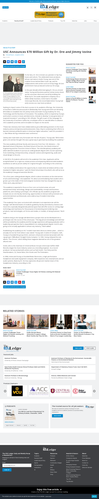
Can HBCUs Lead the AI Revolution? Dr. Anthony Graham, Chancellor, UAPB (31, 412)
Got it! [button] (94, 496)
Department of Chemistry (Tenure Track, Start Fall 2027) (69, 367)
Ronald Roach (10, 55)
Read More (57, 416)
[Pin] (19, 61)
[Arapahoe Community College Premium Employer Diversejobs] (82, 391)
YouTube (32, 425)
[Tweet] (15, 61)
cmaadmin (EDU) (19, 55)
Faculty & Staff (9, 48)
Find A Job (78, 348)
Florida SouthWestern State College (61, 378)
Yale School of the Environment (60, 362)
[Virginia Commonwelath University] (60, 391)
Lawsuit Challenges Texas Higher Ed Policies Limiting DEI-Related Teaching (38, 272)
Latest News (70, 87)
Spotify (25, 425)
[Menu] (95, 7)
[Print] (4, 61)
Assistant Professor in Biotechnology (16, 375)
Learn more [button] (48, 496)
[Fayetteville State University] (17, 391)
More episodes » (9, 422)
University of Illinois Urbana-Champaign (16, 360)
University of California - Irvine (14, 371)
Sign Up (6, 470)
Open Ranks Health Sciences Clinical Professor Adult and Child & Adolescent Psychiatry (25, 367)
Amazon (19, 425)
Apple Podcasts (10, 425)
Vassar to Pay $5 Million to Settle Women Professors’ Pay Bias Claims (76, 100)
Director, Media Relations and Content (63, 375)
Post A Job (90, 348)
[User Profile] (87, 7)
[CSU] (39, 391)
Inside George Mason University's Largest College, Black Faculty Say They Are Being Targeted (76, 80)
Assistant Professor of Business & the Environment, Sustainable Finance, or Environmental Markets (71, 359)
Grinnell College (56, 369)
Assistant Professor (11, 358)
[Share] (8, 61)
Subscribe (5, 7)
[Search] (91, 7)
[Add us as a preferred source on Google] (23, 61)
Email (3, 462)
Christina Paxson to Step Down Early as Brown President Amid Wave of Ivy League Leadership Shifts (76, 90)
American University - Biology (13, 378)
